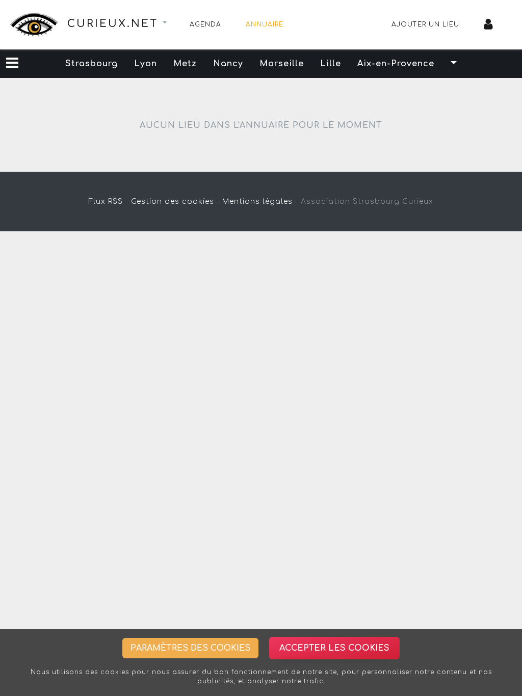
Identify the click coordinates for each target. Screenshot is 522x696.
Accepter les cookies (334, 648)
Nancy (228, 63)
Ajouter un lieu (425, 24)
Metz (185, 63)
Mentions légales (257, 201)
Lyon (145, 63)
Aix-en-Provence (395, 63)
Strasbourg (91, 63)
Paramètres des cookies (190, 648)
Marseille (281, 63)
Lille (330, 63)
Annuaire (264, 24)
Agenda (205, 24)
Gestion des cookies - (175, 201)
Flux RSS (106, 201)
